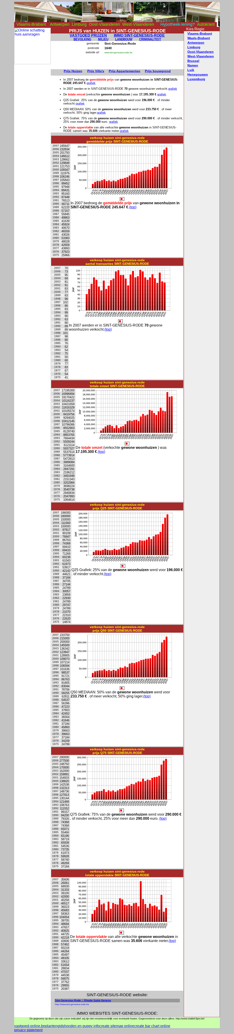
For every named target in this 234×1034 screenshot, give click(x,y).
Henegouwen (197, 74)
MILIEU (103, 39)
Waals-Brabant (198, 38)
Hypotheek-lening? (177, 24)
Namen (192, 65)
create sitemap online (116, 1026)
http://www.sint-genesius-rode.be (72, 1004)
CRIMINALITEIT (150, 39)
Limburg (79, 24)
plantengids (54, 1026)
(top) (132, 207)
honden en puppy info (81, 1026)
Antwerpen (59, 24)
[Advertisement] (32, 132)
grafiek (91, 83)
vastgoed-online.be (29, 1026)
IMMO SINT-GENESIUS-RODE (139, 35)
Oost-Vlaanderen (104, 24)
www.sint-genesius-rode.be (118, 52)
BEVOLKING (82, 39)
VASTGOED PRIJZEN (88, 35)
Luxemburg (196, 79)
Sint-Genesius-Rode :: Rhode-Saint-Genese (83, 1000)
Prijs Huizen (73, 71)
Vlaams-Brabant (31, 24)
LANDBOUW (123, 39)
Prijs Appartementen (124, 71)
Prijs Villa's (95, 71)
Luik (190, 70)
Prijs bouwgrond (158, 71)
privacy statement (28, 1030)
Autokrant (206, 24)
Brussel (193, 61)
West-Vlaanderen (138, 24)
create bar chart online (152, 1026)
